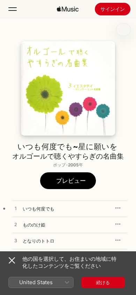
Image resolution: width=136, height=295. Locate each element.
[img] (67, 9)
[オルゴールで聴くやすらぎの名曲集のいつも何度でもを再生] (16, 209)
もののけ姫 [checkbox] (34, 225)
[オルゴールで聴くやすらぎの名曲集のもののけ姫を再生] (16, 225)
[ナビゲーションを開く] (12, 9)
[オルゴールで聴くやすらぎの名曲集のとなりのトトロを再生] (16, 241)
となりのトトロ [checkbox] (38, 241)
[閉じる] (12, 260)
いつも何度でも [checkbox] (38, 208)
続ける (103, 282)
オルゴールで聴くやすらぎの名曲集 (68, 156)
